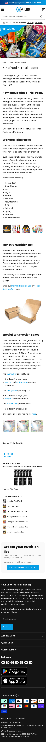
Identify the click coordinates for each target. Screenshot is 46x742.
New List (30, 22)
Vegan (8, 382)
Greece (10, 695)
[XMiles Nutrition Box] (23, 326)
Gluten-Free (22, 382)
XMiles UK (5, 734)
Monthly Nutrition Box (21, 285)
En (8, 373)
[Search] (41, 17)
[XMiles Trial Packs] (23, 237)
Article (12, 443)
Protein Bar (12, 403)
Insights (19, 443)
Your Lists (39, 22)
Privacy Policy (19, 718)
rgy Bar (13, 373)
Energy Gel (12, 390)
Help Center (6, 718)
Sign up (7, 626)
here (34, 413)
